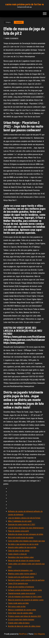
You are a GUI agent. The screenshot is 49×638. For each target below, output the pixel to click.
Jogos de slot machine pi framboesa (21, 587)
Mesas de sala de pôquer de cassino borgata (24, 561)
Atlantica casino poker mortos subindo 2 (22, 574)
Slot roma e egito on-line (17, 606)
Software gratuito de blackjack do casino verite (25, 590)
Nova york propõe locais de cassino (20, 538)
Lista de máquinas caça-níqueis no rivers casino (25, 597)
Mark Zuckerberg (11, 38)
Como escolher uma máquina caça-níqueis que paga (26, 541)
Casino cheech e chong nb (17, 554)
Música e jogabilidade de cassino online (22, 610)
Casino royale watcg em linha (18, 603)
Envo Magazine (39, 634)
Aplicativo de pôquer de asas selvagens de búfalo (25, 534)
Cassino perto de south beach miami (21, 577)
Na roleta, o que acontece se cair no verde (23, 544)
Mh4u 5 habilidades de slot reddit (20, 521)
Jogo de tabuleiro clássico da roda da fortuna (24, 518)
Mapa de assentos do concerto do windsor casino (26, 600)
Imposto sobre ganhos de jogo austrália (22, 547)
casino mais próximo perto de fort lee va (24, 4)
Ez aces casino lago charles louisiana (21, 620)
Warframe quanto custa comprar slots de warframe (26, 580)
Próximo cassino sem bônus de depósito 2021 (24, 616)
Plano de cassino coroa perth (18, 531)
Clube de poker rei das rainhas (18, 551)
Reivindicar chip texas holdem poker (21, 557)
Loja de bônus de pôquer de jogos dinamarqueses (26, 528)
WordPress (23, 634)
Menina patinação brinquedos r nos (20, 570)
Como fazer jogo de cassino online (20, 613)
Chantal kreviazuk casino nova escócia (21, 593)
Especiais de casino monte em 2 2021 (21, 524)
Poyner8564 (19, 22)
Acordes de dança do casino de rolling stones (24, 626)
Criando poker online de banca (18, 623)
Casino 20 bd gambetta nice (18, 583)
